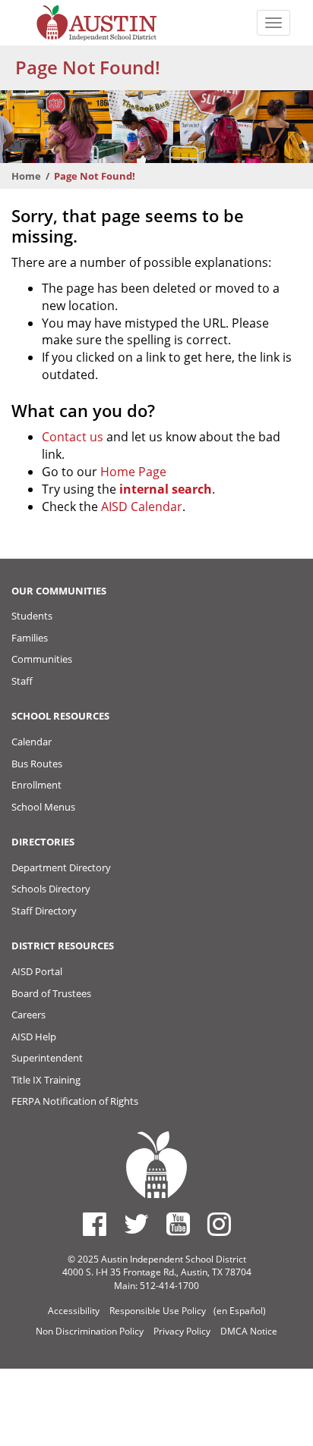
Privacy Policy (181, 1331)
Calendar (31, 741)
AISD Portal (36, 971)
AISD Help (33, 1036)
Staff (22, 681)
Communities (41, 659)
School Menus (43, 807)
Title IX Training (46, 1080)
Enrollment (36, 785)
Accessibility (74, 1310)
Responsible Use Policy (157, 1310)
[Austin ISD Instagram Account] (219, 1223)
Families (29, 638)
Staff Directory (44, 910)
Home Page (133, 471)
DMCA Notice (248, 1331)
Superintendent (47, 1058)
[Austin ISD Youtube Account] (178, 1223)
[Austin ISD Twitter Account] (136, 1223)
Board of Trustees (51, 993)
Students (31, 616)
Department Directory (61, 867)
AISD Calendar (141, 506)
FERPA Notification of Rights (74, 1101)
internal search (165, 489)
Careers (28, 1014)
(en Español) (239, 1310)
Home (26, 176)
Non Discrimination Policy (90, 1331)
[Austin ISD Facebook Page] (94, 1223)
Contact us (72, 436)
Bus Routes (36, 763)
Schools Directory (50, 889)
